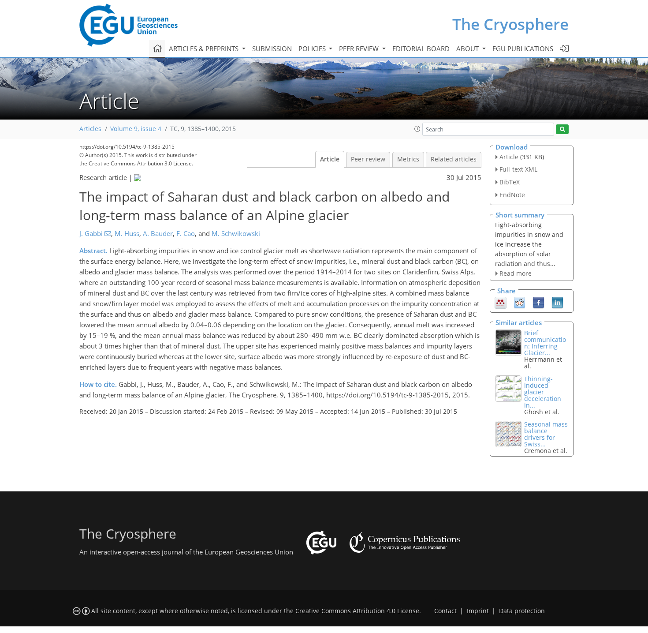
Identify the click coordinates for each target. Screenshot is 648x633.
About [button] (468, 48)
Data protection (522, 611)
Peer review (368, 159)
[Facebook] (538, 302)
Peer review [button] (359, 48)
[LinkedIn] (557, 302)
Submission (272, 48)
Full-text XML (518, 169)
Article (329, 159)
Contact (445, 611)
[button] (417, 129)
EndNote (512, 195)
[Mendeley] (500, 302)
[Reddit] (519, 302)
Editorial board (421, 48)
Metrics (408, 159)
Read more (515, 273)
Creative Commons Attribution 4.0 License (357, 611)
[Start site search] (562, 129)
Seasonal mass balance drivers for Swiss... (546, 434)
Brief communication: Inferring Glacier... (545, 343)
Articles (90, 129)
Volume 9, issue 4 (135, 129)
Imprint (478, 611)
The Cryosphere (510, 24)
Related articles (454, 159)
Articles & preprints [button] (204, 48)
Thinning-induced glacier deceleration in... (542, 392)
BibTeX (509, 182)
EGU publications (522, 48)
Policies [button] (313, 48)
